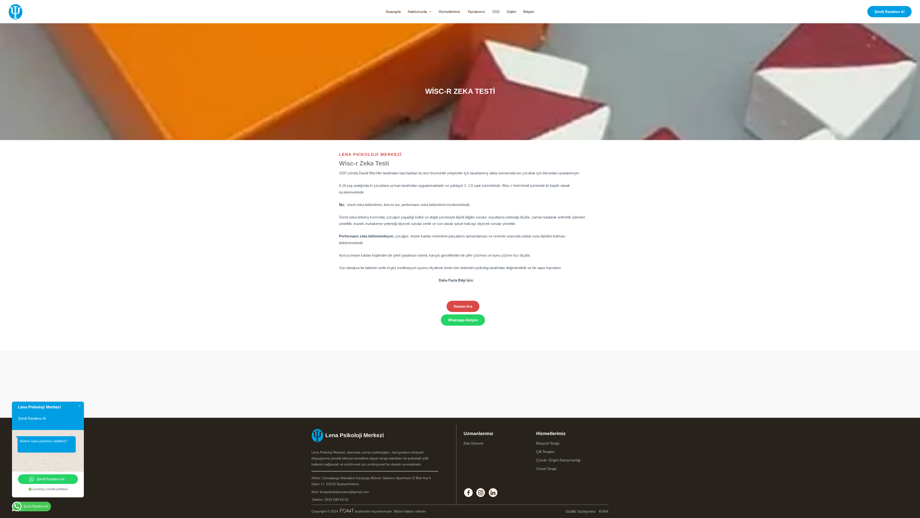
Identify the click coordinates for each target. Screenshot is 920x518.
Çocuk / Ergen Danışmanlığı (558, 460)
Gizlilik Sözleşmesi (580, 511)
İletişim (528, 12)
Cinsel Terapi (546, 469)
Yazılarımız (476, 12)
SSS (496, 12)
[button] (889, 11)
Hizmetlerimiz (449, 12)
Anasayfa (393, 12)
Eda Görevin (473, 443)
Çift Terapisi (545, 452)
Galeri (511, 12)
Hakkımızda (417, 12)
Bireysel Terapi (547, 443)
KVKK (604, 511)
